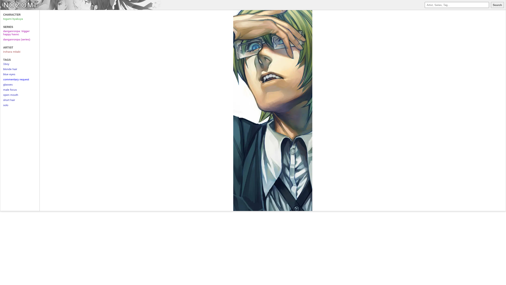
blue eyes (9, 74)
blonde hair (10, 69)
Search (497, 5)
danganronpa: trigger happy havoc (16, 32)
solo (5, 105)
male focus (10, 89)
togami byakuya (13, 18)
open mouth (10, 94)
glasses (8, 84)
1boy (6, 64)
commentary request (16, 79)
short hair (9, 100)
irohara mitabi (11, 51)
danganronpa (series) (16, 39)
